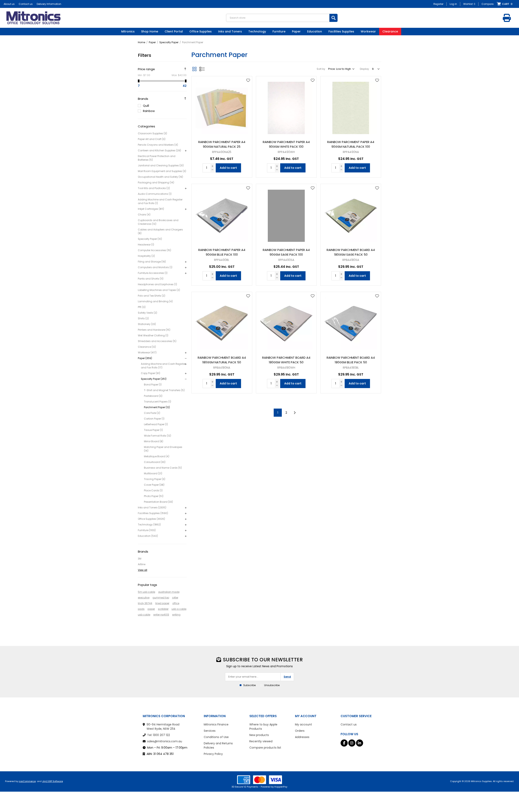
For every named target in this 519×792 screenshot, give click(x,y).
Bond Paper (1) (153, 384)
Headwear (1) (146, 244)
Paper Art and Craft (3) (151, 139)
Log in (453, 4)
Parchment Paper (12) (157, 407)
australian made (168, 592)
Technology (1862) (149, 524)
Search (333, 18)
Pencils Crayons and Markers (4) (158, 144)
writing (176, 614)
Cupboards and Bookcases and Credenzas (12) (158, 222)
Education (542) (148, 536)
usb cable (144, 614)
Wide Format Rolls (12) (157, 435)
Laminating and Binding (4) (155, 301)
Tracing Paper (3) (154, 479)
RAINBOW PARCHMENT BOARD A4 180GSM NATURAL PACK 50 (222, 359)
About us (9, 4)
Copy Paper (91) (150, 373)
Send (287, 677)
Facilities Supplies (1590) (153, 513)
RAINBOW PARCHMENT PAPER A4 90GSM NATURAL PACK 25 (221, 144)
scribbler (163, 609)
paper (151, 609)
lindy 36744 (145, 603)
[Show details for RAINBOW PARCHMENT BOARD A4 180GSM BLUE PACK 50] (351, 322)
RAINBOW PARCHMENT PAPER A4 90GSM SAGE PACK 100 (286, 252)
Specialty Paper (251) (153, 379)
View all (142, 570)
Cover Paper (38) (154, 484)
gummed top (160, 597)
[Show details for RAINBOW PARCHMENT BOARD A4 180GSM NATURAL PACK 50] (222, 322)
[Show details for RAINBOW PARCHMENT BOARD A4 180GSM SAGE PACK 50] (351, 214)
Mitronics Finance (216, 724)
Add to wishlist (248, 80)
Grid (194, 69)
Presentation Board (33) (158, 502)
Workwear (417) (147, 352)
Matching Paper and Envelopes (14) (163, 448)
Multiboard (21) (153, 473)
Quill (146, 106)
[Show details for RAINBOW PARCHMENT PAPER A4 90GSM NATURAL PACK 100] (351, 106)
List (202, 69)
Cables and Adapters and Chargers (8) (160, 231)
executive (143, 597)
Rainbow (149, 111)
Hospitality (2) (146, 256)
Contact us (26, 4)
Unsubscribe (272, 685)
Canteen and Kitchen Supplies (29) (159, 150)
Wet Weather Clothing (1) (153, 335)
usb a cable (179, 609)
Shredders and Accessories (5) (157, 341)
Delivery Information (49, 4)
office (175, 603)
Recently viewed (260, 741)
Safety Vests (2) (147, 312)
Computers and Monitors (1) (155, 267)
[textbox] (277, 18)
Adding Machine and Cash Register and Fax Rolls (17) (163, 365)
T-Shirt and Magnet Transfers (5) (164, 390)
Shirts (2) (143, 318)
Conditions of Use (216, 737)
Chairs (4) (144, 214)
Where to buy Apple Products (263, 726)
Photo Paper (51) (153, 496)
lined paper (162, 603)
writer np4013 (161, 614)
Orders (300, 731)
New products (259, 735)
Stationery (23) (147, 324)
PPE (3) (142, 307)
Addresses (302, 737)
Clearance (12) (147, 347)
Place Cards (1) (153, 490)
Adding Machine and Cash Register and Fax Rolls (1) (160, 201)
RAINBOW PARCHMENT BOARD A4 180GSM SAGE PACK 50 (351, 252)
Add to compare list (248, 92)
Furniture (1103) (147, 530)
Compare (487, 4)
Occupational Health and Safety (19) (160, 177)
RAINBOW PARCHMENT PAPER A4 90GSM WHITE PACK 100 (286, 144)
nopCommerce (27, 781)
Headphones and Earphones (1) (157, 284)
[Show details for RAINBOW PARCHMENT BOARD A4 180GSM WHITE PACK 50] (286, 322)
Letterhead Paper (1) (156, 424)
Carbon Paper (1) (154, 418)
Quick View (248, 86)
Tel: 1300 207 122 (158, 735)
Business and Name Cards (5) (163, 467)
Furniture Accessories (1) (152, 273)
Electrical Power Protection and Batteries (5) (156, 157)
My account (303, 724)
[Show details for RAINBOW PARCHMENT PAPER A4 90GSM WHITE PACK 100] (286, 106)
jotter (175, 597)
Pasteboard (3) (153, 396)
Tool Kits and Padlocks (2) (154, 188)
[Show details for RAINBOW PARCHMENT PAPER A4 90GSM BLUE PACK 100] (222, 214)
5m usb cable (146, 592)
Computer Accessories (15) (154, 250)
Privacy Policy (213, 754)
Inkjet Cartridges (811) (151, 209)
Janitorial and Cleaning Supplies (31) (161, 165)
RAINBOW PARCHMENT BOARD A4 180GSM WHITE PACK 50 (286, 359)
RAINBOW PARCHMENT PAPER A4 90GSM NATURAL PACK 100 (350, 144)
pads (141, 609)
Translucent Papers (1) (157, 401)
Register (438, 4)
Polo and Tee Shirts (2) (151, 295)
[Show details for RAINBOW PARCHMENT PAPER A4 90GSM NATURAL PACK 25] (222, 106)
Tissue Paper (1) (153, 430)
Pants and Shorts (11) (150, 278)
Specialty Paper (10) (150, 239)
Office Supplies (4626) (151, 519)
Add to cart (228, 168)
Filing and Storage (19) (152, 261)
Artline (141, 564)
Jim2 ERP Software (52, 781)
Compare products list (265, 748)
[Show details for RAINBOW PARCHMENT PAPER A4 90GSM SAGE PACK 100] (286, 214)
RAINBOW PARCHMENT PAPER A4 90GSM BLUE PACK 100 (221, 252)
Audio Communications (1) (155, 194)
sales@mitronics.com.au (164, 741)
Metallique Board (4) (156, 456)
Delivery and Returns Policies (218, 745)
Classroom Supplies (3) (152, 133)
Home (141, 42)
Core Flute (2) (152, 413)
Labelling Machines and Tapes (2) (159, 290)
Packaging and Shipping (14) (156, 182)
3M (139, 558)
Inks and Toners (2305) (152, 507)
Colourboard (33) (154, 462)
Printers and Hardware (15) (154, 329)
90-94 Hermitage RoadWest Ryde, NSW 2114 (163, 726)
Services (210, 731)
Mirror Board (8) (153, 441)
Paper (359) (145, 358)
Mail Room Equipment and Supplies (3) (162, 171)
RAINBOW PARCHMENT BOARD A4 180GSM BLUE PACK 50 (351, 359)
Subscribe (249, 685)
